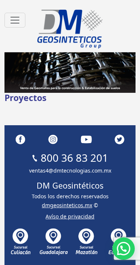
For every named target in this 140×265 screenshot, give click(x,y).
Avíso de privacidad (70, 216)
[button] (123, 248)
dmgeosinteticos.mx (67, 205)
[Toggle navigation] (14, 20)
